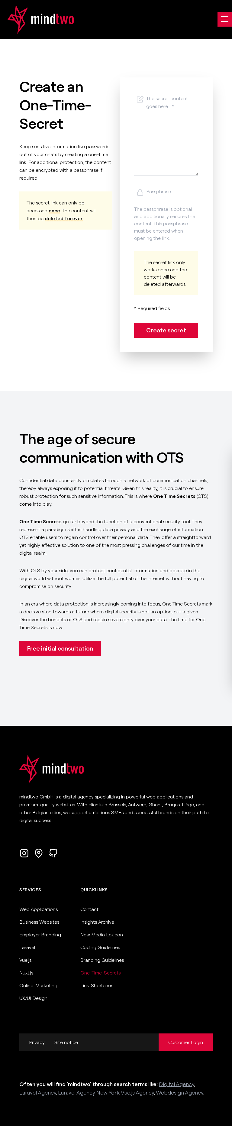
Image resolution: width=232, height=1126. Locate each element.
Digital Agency (176, 1084)
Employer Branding (40, 935)
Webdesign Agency (179, 1092)
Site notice (66, 1042)
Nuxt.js (26, 973)
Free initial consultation (60, 648)
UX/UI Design (33, 998)
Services (30, 890)
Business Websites (39, 922)
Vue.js (25, 960)
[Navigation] (225, 19)
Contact (89, 909)
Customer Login (185, 1042)
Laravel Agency (37, 1092)
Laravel (27, 947)
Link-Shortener (96, 985)
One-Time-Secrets (100, 973)
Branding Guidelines (102, 960)
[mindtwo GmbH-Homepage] (37, 19)
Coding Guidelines (100, 947)
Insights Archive (97, 922)
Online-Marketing (38, 985)
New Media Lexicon (101, 935)
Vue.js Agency (137, 1092)
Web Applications (38, 909)
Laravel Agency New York (88, 1092)
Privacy (37, 1042)
